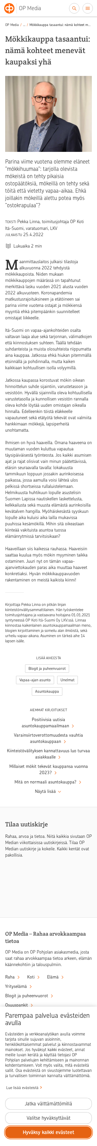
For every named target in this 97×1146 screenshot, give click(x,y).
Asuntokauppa (47, 691)
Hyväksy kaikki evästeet (48, 1132)
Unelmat (67, 680)
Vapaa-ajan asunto (35, 680)
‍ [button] (24, 25)
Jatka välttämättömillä (48, 1104)
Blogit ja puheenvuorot (47, 668)
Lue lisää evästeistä (22, 1087)
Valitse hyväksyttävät (48, 1118)
